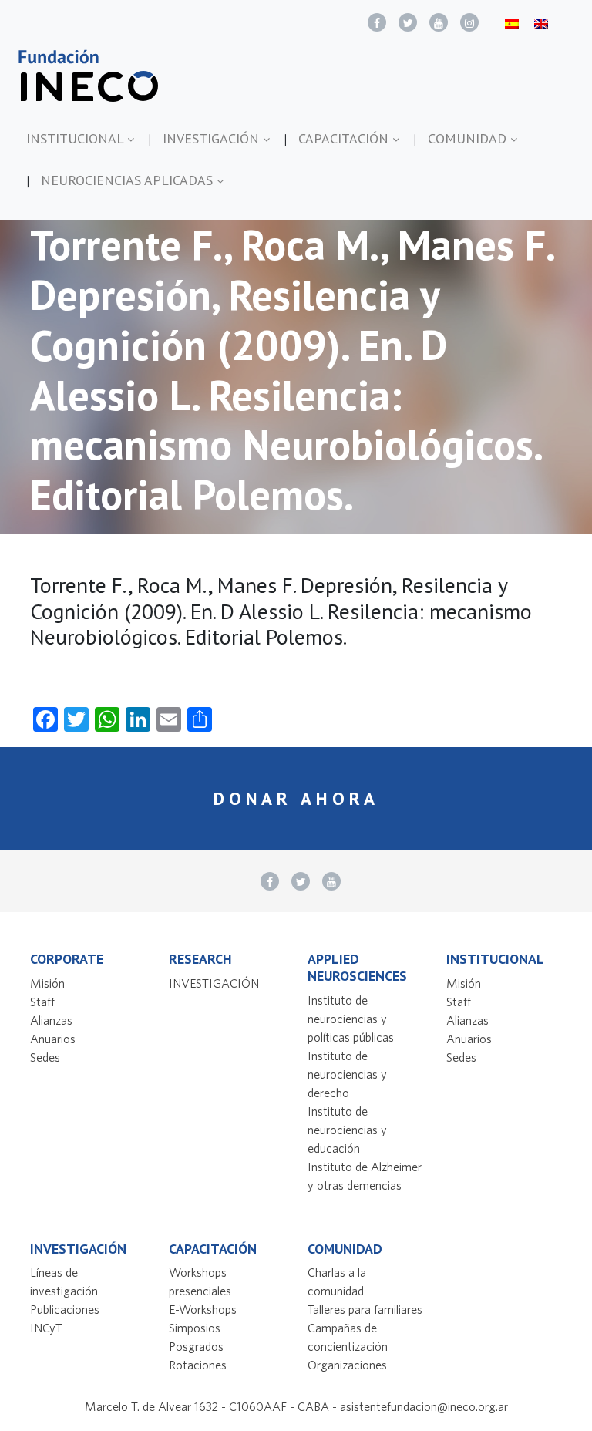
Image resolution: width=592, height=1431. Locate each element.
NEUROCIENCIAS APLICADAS (129, 180)
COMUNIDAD (469, 138)
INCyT (46, 1328)
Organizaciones (347, 1365)
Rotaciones (198, 1365)
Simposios (194, 1328)
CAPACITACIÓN (345, 138)
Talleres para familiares (365, 1309)
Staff (42, 1001)
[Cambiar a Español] (511, 22)
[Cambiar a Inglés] (541, 22)
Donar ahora (296, 798)
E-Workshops (203, 1309)
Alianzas (51, 1020)
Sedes (45, 1057)
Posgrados (196, 1346)
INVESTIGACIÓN (213, 138)
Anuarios (53, 1038)
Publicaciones (64, 1309)
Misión (47, 983)
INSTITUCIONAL (76, 138)
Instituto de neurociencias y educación (347, 1129)
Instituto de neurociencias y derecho (347, 1074)
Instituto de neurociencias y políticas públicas (351, 1018)
